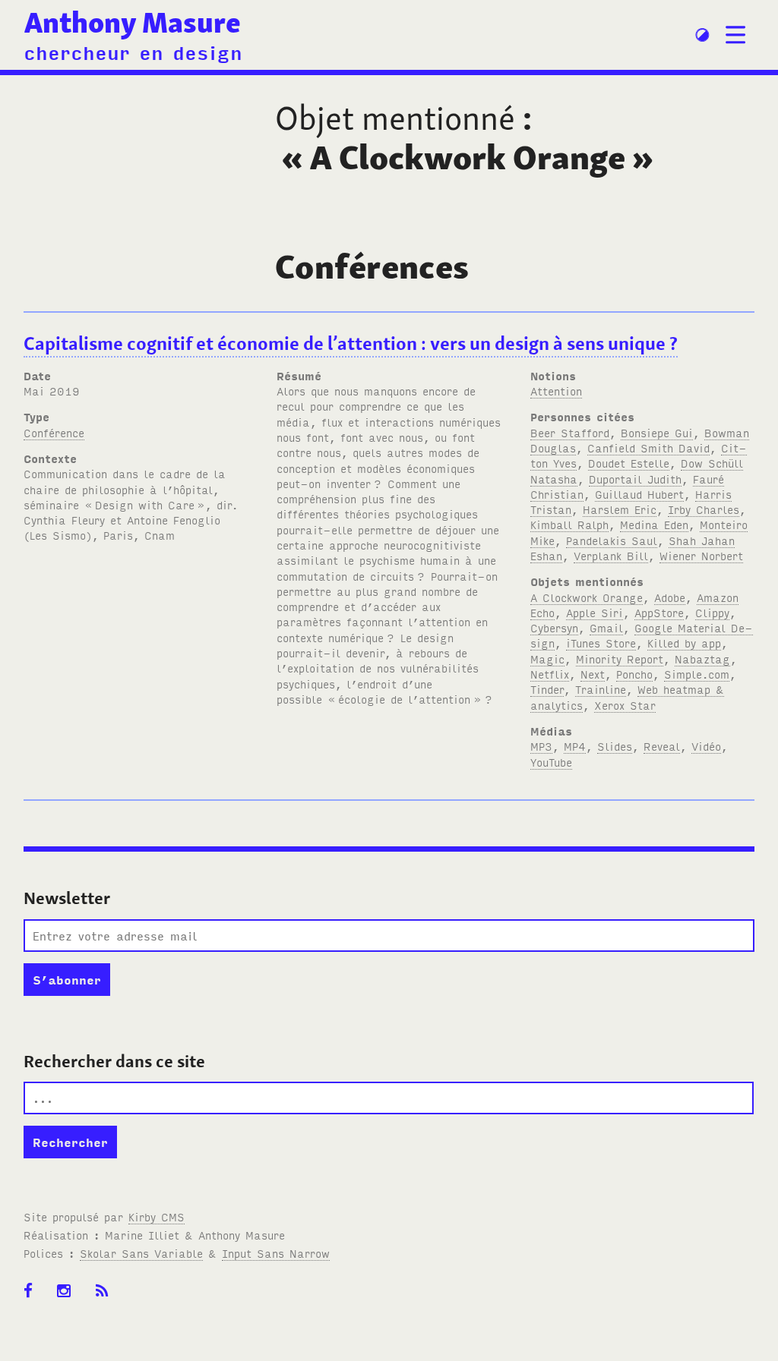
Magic (547, 658)
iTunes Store (601, 642)
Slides (614, 746)
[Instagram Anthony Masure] (69, 1299)
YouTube (551, 762)
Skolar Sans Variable (141, 1253)
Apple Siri (594, 612)
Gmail (606, 627)
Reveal (662, 746)
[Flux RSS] (107, 1299)
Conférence (54, 432)
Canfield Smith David (648, 447)
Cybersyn (554, 627)
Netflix (549, 673)
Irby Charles (703, 509)
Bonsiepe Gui (657, 432)
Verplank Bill (611, 555)
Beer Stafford (569, 432)
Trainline (600, 689)
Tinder (547, 689)
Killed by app (684, 642)
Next (592, 673)
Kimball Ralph (569, 524)
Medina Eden (654, 524)
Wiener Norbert (701, 555)
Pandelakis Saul (611, 540)
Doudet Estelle (628, 462)
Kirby (156, 1216)
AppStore (659, 612)
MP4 (575, 746)
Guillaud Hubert (639, 494)
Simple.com (696, 673)
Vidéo (706, 746)
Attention (556, 390)
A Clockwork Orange (586, 597)
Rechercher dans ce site (114, 1061)
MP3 (541, 746)
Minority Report (619, 658)
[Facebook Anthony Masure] (33, 1299)
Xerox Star (625, 705)
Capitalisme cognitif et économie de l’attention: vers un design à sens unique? (351, 343)
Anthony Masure (132, 22)
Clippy (712, 612)
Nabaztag (702, 658)
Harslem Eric (619, 509)
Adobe (669, 597)
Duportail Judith (635, 478)
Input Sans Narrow (276, 1253)
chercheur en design (133, 51)
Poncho (634, 673)
